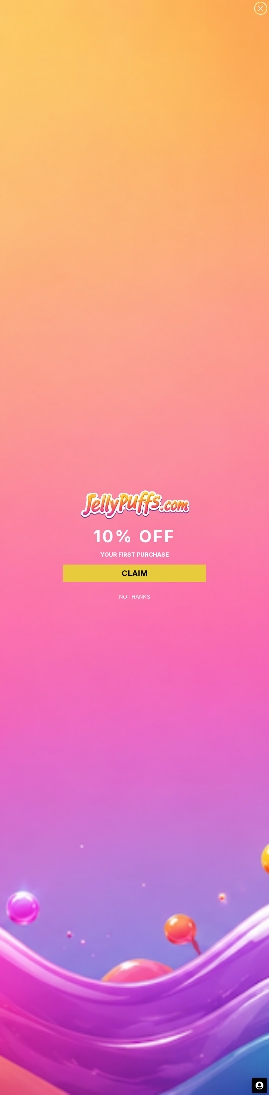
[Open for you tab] (259, 1085)
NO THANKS (134, 597)
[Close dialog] (260, 8)
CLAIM (135, 573)
